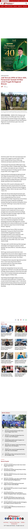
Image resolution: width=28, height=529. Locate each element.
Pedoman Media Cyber (15, 522)
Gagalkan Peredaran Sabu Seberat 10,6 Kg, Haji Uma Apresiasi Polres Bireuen (20, 361)
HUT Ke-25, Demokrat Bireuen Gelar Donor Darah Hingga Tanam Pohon (14, 431)
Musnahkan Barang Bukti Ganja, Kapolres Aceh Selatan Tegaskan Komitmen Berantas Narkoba (20, 375)
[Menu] (2, 3)
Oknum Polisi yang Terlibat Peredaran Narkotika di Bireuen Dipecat (7, 348)
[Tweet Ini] (18, 320)
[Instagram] (15, 519)
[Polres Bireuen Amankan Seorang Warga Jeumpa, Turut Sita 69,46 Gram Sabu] (7, 369)
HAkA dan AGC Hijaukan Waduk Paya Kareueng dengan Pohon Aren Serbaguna (15, 445)
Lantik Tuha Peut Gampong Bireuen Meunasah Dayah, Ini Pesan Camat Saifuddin (14, 484)
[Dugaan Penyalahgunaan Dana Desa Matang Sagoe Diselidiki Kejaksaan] (21, 342)
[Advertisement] (14, 22)
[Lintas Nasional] (8, 3)
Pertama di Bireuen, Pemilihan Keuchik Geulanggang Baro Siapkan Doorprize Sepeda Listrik (15, 503)
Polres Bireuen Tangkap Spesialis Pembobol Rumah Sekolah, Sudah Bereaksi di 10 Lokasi (21, 335)
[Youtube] (20, 519)
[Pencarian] (26, 3)
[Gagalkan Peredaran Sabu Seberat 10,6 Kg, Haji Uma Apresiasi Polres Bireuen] (21, 355)
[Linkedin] (18, 519)
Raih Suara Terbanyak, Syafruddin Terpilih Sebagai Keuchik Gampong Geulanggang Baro (15, 479)
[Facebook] (6, 519)
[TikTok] (23, 519)
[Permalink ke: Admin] (2, 86)
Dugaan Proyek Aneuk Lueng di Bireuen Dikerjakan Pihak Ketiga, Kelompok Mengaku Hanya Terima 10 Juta (7, 361)
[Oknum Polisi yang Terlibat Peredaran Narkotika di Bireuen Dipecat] (7, 342)
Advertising (5, 522)
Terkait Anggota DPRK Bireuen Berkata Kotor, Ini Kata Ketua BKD (14, 507)
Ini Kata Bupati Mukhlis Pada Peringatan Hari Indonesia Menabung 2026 (14, 440)
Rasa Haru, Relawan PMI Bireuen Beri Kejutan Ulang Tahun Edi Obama (15, 475)
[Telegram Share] (23, 320)
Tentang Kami (14, 523)
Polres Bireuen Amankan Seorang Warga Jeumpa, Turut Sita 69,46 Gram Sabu (7, 375)
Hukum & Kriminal (4, 75)
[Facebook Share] (16, 320)
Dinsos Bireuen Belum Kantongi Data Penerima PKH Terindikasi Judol (15, 454)
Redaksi (22, 522)
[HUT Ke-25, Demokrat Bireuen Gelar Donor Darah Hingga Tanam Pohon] (14, 421)
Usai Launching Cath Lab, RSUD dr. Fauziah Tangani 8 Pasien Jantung (15, 489)
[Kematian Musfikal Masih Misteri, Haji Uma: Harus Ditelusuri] (7, 329)
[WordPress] (13, 519)
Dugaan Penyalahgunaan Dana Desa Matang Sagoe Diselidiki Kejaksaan (20, 348)
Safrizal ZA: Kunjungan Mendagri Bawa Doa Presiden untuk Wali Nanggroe (14, 436)
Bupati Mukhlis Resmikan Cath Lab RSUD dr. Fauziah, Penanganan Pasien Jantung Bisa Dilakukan (15, 493)
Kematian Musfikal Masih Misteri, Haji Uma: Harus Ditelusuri (6, 335)
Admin (5, 86)
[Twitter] (8, 519)
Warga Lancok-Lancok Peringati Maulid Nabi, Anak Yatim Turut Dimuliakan (14, 450)
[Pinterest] (11, 519)
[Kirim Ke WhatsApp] (26, 320)
